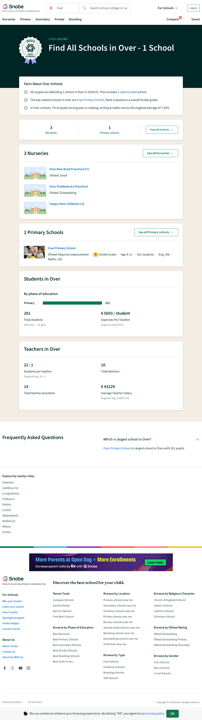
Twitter (12, 668)
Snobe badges (10, 623)
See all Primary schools (153, 232)
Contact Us (8, 652)
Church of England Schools (170, 600)
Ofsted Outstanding (165, 634)
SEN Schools (110, 678)
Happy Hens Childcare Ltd (67, 204)
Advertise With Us (12, 657)
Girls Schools (161, 662)
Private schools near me (117, 617)
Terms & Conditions (12, 702)
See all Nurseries (158, 153)
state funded (128, 92)
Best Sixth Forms (63, 662)
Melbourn (8, 521)
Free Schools (111, 662)
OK (172, 714)
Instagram (28, 668)
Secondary (43, 19)
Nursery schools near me (118, 622)
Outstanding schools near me (120, 639)
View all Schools (159, 130)
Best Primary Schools (65, 640)
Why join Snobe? (12, 601)
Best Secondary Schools (67, 645)
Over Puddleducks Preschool (69, 186)
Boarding (75, 19)
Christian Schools (164, 617)
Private (59, 19)
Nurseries (8, 19)
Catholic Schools (164, 611)
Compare (172, 19)
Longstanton (10, 493)
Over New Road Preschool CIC (69, 169)
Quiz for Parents (62, 611)
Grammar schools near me (119, 611)
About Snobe (10, 646)
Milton (6, 526)
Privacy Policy (35, 702)
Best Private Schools (65, 651)
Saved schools (61, 606)
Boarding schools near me (118, 633)
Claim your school (13, 607)
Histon (6, 504)
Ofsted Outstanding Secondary (172, 645)
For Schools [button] (166, 8)
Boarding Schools (113, 673)
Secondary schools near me (119, 606)
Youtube (20, 668)
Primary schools (109, 133)
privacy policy (155, 713)
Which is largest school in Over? (127, 439)
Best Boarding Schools (66, 656)
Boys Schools (162, 668)
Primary (25, 19)
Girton (6, 532)
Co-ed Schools (162, 673)
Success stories (11, 629)
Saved (195, 19)
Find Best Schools (63, 617)
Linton (6, 510)
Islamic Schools (163, 606)
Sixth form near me (114, 644)
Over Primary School (90, 100)
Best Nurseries (61, 634)
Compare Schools (63, 600)
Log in (193, 8)
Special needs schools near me (121, 628)
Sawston (8, 482)
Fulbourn (8, 499)
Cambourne (10, 488)
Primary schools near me (118, 600)
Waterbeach (10, 515)
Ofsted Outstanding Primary (170, 640)
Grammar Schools (114, 667)
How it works (10, 612)
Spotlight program (13, 618)
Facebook (4, 668)
